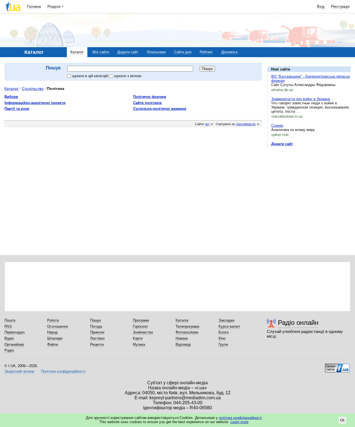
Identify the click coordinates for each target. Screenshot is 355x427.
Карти (138, 338)
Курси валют (229, 326)
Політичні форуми (149, 97)
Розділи (53, 6)
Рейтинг (206, 52)
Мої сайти (100, 52)
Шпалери (54, 338)
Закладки (226, 320)
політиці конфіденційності (240, 418)
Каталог (77, 52)
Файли (52, 344)
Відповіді (183, 344)
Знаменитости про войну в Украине (300, 99)
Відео (9, 338)
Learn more (239, 422)
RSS (8, 326)
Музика (139, 344)
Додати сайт (127, 52)
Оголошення (57, 326)
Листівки (97, 338)
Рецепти (97, 344)
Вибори (11, 97)
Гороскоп (140, 326)
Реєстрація (340, 6)
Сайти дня (182, 52)
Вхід (320, 6)
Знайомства (143, 332)
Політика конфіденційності (63, 371)
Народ (52, 332)
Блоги (224, 332)
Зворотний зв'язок (19, 371)
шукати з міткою (127, 76)
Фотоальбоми (187, 332)
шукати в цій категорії (91, 76)
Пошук (95, 320)
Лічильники (156, 52)
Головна (34, 6)
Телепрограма (187, 326)
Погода (96, 326)
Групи (223, 344)
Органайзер (14, 344)
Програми (141, 320)
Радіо (9, 350)
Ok (342, 420)
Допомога (229, 52)
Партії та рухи (16, 109)
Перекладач (14, 332)
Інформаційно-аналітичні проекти (34, 103)
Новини (182, 338)
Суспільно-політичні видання (159, 109)
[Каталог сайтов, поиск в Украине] (337, 366)
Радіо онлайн (298, 322)
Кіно (222, 338)
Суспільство (33, 88)
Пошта (9, 320)
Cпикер (277, 125)
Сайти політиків (147, 103)
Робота (53, 320)
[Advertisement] (309, 186)
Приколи (97, 332)
